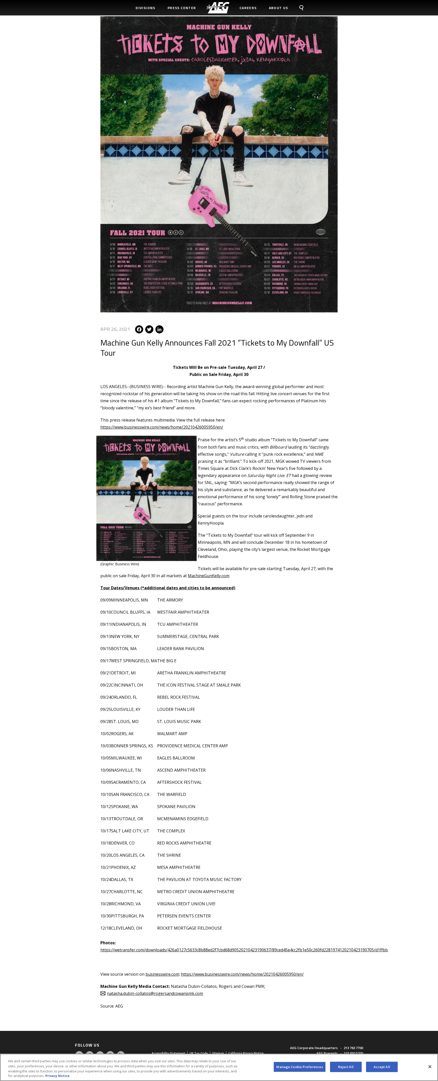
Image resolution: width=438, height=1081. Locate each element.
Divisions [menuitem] (145, 7)
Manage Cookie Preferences (299, 1067)
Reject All (346, 1067)
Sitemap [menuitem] (218, 1053)
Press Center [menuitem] (182, 7)
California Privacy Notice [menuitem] (246, 1053)
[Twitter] (149, 329)
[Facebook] (139, 329)
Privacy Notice (57, 1075)
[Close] (429, 1066)
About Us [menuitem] (278, 7)
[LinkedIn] (159, 329)
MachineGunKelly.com (208, 575)
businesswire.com (162, 974)
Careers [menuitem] (248, 7)
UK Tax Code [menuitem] (199, 1053)
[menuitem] (217, 7)
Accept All (382, 1067)
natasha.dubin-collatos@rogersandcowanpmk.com (155, 993)
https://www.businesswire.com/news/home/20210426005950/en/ (161, 427)
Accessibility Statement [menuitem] (168, 1053)
